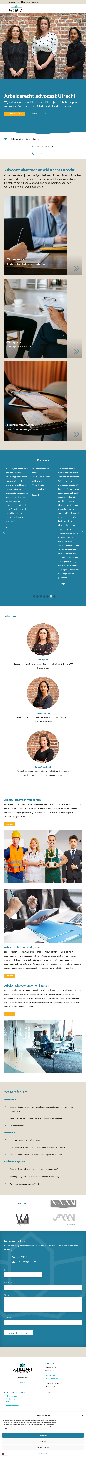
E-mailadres (9, 1282)
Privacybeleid (43, 1453)
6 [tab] (51, 596)
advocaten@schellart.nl (27, 1262)
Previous (3, 532)
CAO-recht (9, 1402)
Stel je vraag (9, 1295)
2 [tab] (37, 596)
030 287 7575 (22, 1257)
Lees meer (10, 824)
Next (82, 532)
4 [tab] (44, 596)
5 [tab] (47, 596)
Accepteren (43, 1435)
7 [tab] (54, 596)
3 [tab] (41, 596)
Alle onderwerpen (12, 1396)
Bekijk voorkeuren (43, 1447)
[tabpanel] (17, 498)
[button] (83, 1415)
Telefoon (8, 1317)
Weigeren (43, 1441)
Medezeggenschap (12, 1405)
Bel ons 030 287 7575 (38, 114)
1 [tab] (34, 596)
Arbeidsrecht (10, 1399)
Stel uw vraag (15, 114)
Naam (7, 1270)
